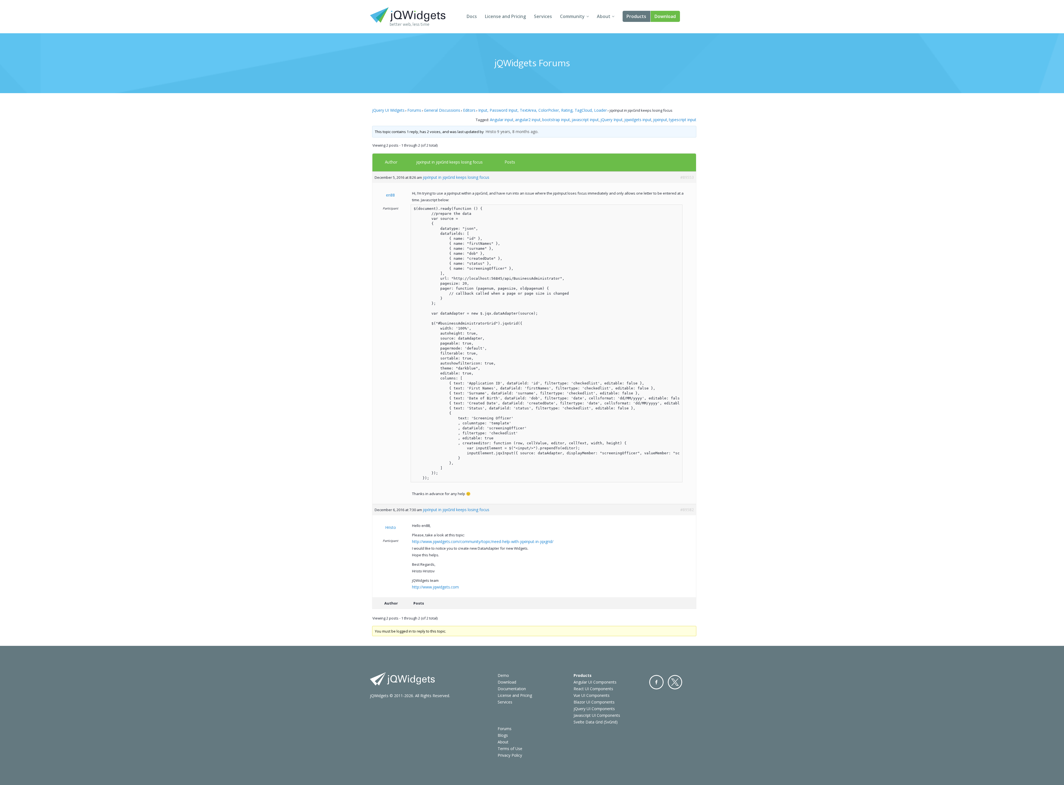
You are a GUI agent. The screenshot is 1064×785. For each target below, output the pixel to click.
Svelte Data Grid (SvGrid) (596, 722)
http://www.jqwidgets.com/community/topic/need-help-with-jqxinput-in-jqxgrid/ (482, 541)
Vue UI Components (592, 695)
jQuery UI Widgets (388, 110)
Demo (503, 675)
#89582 (687, 509)
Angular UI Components (595, 682)
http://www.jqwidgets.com (435, 587)
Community (572, 16)
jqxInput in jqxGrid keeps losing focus (449, 162)
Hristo (490, 131)
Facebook (656, 682)
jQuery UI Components (594, 708)
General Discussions (442, 110)
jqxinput (660, 119)
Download (665, 16)
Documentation (512, 688)
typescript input (682, 119)
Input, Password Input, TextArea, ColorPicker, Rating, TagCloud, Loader (542, 110)
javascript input (585, 119)
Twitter (675, 682)
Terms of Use (510, 748)
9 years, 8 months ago (517, 131)
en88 (390, 195)
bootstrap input (556, 119)
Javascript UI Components (597, 715)
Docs (472, 16)
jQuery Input (611, 119)
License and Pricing (505, 16)
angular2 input (528, 119)
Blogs (503, 735)
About (603, 16)
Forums (414, 110)
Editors (469, 110)
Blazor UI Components (594, 702)
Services (543, 16)
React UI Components (593, 688)
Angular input (501, 119)
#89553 (687, 177)
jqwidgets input (637, 119)
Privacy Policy (510, 755)
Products (636, 16)
